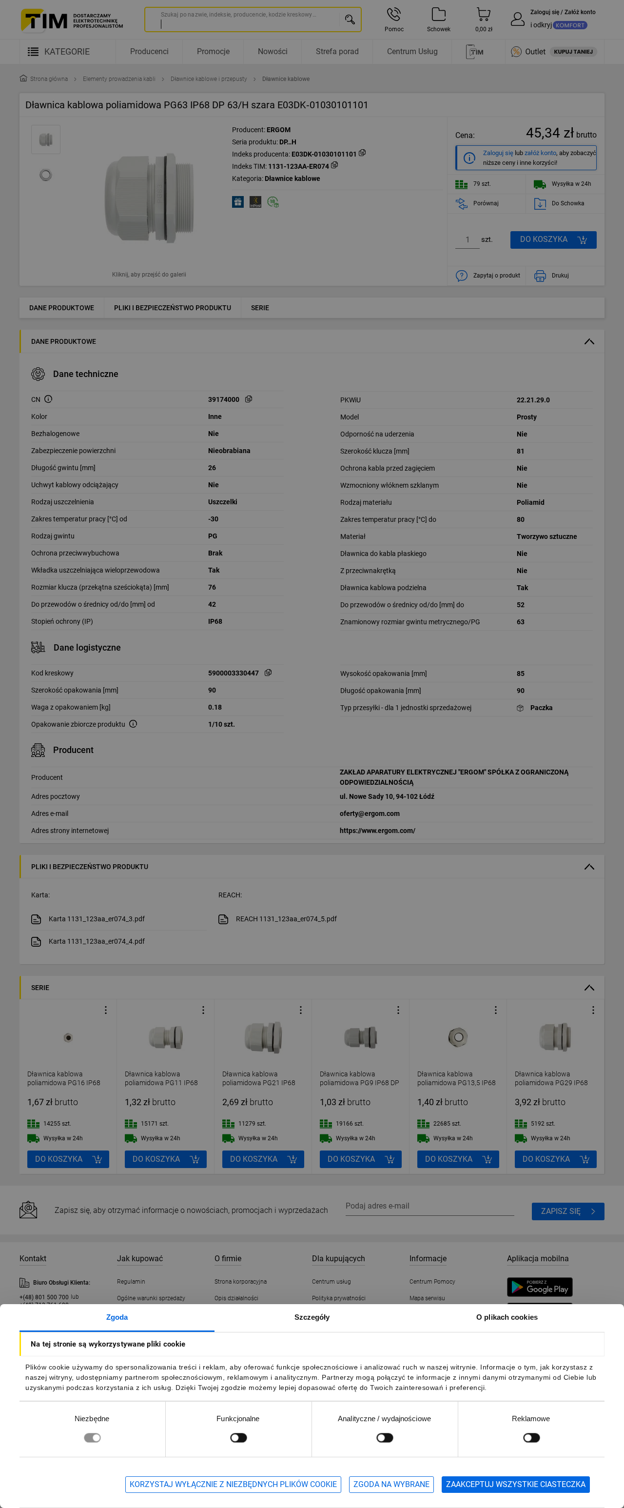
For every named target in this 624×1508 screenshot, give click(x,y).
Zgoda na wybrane (391, 1484)
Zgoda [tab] (117, 1317)
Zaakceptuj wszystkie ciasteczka (515, 1484)
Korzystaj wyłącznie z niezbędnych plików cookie (233, 1484)
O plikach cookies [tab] (507, 1317)
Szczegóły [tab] (312, 1317)
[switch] (238, 1437)
